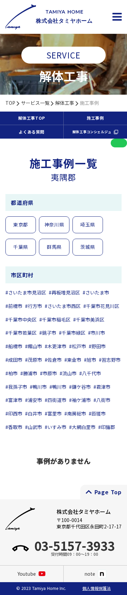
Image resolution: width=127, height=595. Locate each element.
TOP (10, 103)
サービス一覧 (35, 103)
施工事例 (89, 103)
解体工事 (64, 103)
